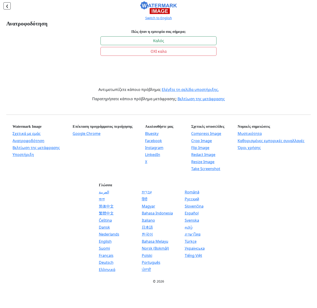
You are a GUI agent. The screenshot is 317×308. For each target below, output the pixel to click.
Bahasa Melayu (155, 241)
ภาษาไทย (193, 234)
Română (192, 192)
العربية (104, 192)
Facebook (153, 140)
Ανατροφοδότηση (28, 140)
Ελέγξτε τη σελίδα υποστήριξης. (190, 89)
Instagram (154, 147)
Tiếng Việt (193, 255)
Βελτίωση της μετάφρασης (201, 98)
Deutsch (106, 262)
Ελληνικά (107, 269)
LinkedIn (152, 154)
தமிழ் (189, 227)
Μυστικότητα (250, 133)
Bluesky (151, 133)
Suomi (104, 248)
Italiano (148, 220)
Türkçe (191, 241)
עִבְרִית (147, 192)
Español (192, 213)
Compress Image (206, 133)
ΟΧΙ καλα (159, 51)
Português (151, 262)
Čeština (105, 220)
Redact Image (203, 154)
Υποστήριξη (23, 154)
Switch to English (158, 18)
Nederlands (109, 234)
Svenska (192, 220)
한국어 (147, 234)
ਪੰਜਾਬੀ (146, 269)
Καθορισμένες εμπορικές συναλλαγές (271, 140)
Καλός (158, 40)
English (105, 241)
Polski (147, 255)
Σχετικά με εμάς (27, 133)
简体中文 (106, 206)
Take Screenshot (205, 168)
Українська (195, 248)
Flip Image (200, 147)
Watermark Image (27, 126)
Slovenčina (194, 206)
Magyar (148, 206)
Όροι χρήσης (249, 147)
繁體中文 (106, 213)
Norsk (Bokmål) (155, 248)
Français (106, 255)
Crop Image (201, 140)
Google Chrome (86, 133)
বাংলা (102, 199)
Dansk (104, 227)
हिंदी (144, 199)
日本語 (147, 227)
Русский (192, 199)
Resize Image (202, 161)
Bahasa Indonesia (157, 213)
